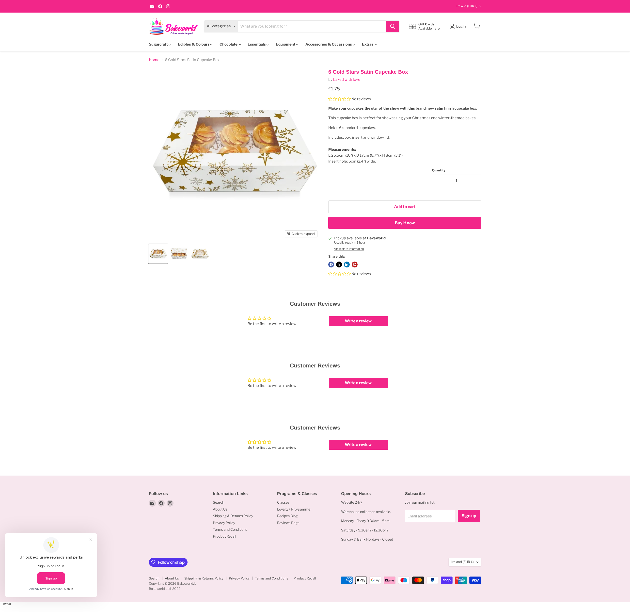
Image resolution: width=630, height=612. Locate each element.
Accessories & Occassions (329, 44)
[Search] (392, 26)
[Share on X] (339, 264)
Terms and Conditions (230, 529)
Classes (283, 502)
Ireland (467, 6)
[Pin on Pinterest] (355, 264)
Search (218, 502)
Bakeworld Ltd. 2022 (164, 589)
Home (154, 60)
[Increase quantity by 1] (475, 181)
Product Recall (224, 536)
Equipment (286, 44)
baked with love (346, 79)
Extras (368, 44)
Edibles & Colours (194, 44)
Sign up (469, 515)
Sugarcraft (159, 44)
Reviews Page (288, 523)
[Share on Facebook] (331, 264)
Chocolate (229, 44)
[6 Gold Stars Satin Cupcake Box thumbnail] (158, 254)
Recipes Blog (287, 516)
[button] (339, 99)
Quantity (438, 170)
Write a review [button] (358, 321)
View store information (349, 249)
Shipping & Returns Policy (233, 516)
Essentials (257, 44)
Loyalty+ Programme (293, 509)
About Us (220, 509)
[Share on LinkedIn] (347, 264)
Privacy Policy (224, 523)
